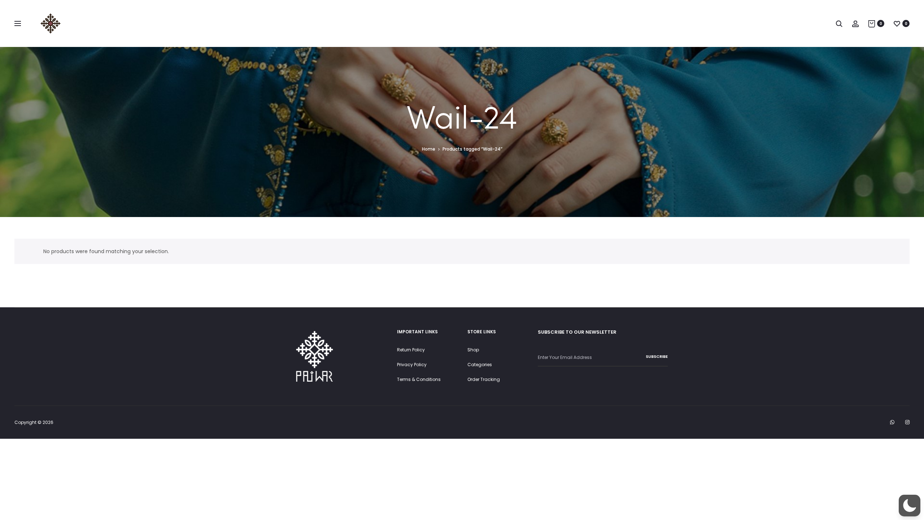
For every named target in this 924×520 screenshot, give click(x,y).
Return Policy (411, 350)
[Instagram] (907, 422)
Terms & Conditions (419, 379)
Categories (479, 364)
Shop (473, 350)
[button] (909, 505)
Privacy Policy (412, 364)
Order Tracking (483, 379)
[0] (871, 23)
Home (428, 149)
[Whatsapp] (892, 422)
